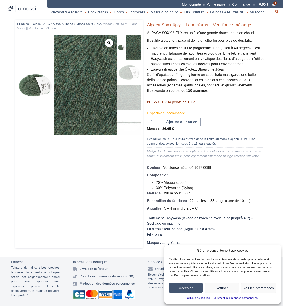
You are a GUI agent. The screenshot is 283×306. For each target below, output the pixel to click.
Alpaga (68, 24)
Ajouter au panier (181, 122)
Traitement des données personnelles (235, 298)
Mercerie (257, 12)
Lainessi (17, 262)
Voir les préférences (258, 288)
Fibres (119, 12)
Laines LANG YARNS (227, 12)
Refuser (222, 288)
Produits (23, 24)
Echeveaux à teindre (66, 12)
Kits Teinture (194, 12)
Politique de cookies (197, 298)
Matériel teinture (164, 12)
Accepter (186, 288)
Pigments (137, 12)
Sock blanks (98, 12)
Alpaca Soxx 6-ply (88, 24)
